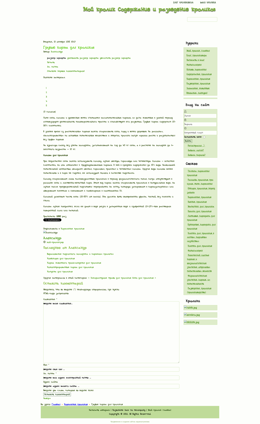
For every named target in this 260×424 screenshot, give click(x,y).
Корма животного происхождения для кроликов (74, 262)
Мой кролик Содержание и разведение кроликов (149, 9)
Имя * (46, 365)
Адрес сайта (50, 382)
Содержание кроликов (199, 74)
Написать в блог (195, 60)
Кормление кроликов (72, 228)
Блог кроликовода (183, 2)
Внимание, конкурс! (197, 93)
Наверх (47, 398)
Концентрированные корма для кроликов (70, 267)
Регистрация (195, 145)
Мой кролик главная (198, 50)
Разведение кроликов (198, 83)
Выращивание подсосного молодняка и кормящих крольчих (80, 254)
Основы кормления (196, 69)
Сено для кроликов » (144, 278)
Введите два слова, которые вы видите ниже (68, 390)
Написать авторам (99, 410)
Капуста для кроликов (60, 271)
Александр (57, 51)
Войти (188, 141)
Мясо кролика (208, 2)
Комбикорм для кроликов (61, 258)
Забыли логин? (196, 150)
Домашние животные (198, 88)
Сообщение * (50, 299)
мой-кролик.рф (55, 242)
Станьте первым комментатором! (66, 71)
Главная (56, 404)
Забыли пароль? (196, 155)
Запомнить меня (192, 136)
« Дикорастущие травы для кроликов (109, 278)
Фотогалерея (194, 64)
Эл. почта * (50, 373)
